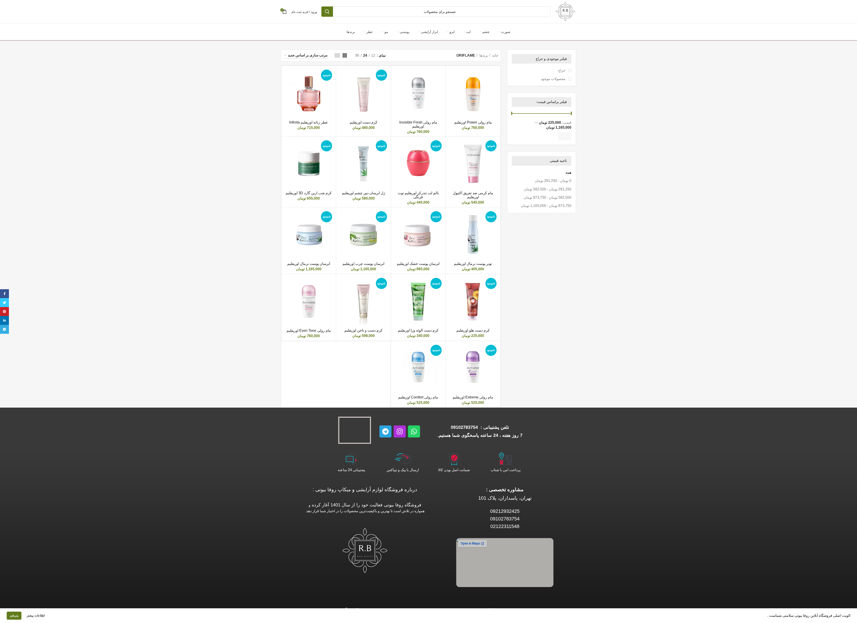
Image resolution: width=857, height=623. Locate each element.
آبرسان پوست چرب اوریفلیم (363, 264)
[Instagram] (400, 431)
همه (568, 172)
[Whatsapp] (414, 431)
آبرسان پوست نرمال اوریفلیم (308, 264)
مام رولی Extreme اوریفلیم (473, 397)
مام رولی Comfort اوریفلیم (418, 397)
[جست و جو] (327, 11)
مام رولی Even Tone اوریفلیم (309, 330)
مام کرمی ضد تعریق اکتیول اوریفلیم (473, 195)
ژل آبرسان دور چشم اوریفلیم (363, 193)
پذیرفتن (14, 615)
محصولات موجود (553, 79)
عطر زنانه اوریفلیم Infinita (308, 122)
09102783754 (464, 427)
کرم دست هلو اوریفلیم (473, 330)
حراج (562, 70)
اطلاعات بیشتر (36, 615)
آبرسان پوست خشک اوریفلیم (418, 264)
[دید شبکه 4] (345, 55)
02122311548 (504, 526)
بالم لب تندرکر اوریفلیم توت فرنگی (418, 195)
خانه (494, 55)
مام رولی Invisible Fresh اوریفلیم (418, 124)
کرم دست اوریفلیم (363, 122)
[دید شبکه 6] (337, 55)
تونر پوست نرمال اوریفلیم (473, 264)
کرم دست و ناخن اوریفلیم (363, 330)
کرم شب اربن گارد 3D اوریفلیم (309, 193)
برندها (483, 55)
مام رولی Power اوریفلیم (473, 122)
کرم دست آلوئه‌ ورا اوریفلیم (418, 330)
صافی (565, 136)
